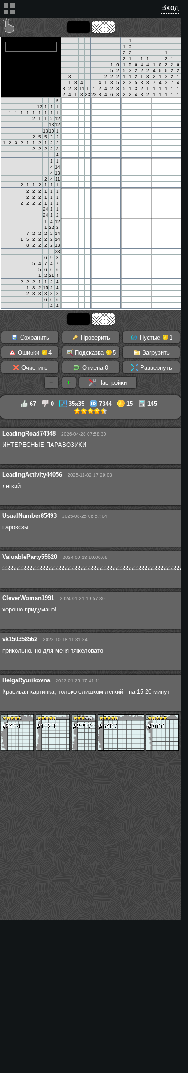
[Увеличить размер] (69, 382)
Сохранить (33, 337)
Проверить (94, 337)
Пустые (155, 337)
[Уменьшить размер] (51, 382)
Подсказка (94, 352)
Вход (170, 7)
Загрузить (155, 352)
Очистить (33, 367)
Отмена (94, 367)
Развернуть (155, 367)
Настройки (111, 382)
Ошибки (34, 352)
